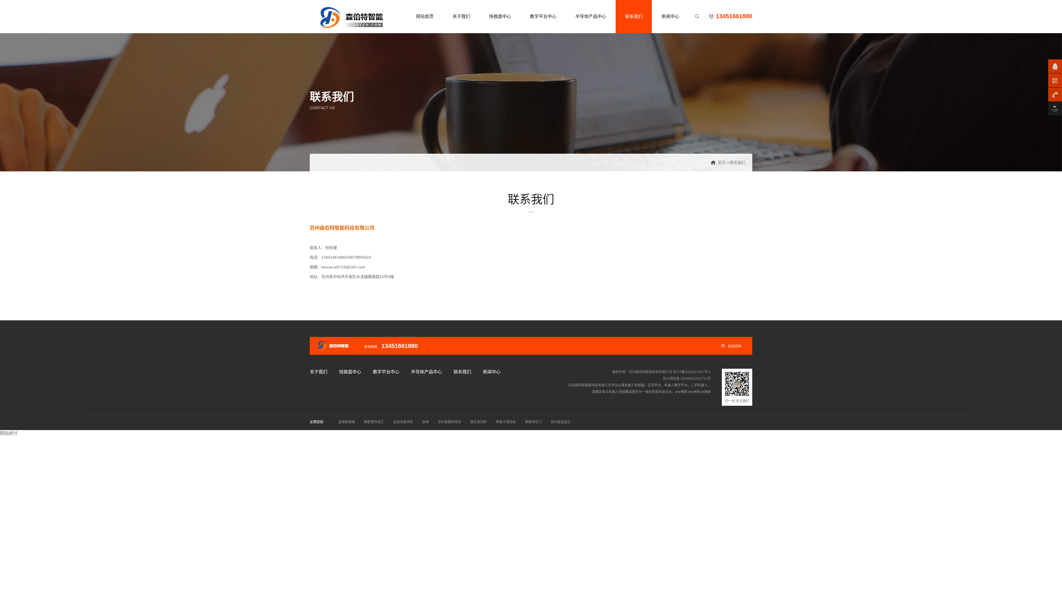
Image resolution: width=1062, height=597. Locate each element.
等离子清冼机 (506, 422)
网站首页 (425, 16)
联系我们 (634, 16)
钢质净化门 (533, 422)
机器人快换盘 (634, 385)
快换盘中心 (500, 16)
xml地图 (681, 392)
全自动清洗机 (403, 422)
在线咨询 (731, 346)
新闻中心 (670, 16)
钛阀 (425, 422)
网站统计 (9, 433)
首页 (721, 162)
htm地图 (694, 392)
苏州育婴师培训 (449, 422)
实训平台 (654, 385)
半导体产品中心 (590, 16)
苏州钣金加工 (561, 422)
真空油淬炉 (478, 422)
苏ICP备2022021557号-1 (692, 372)
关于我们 (461, 16)
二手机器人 (699, 385)
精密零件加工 (374, 422)
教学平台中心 (543, 16)
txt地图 (706, 392)
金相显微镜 (346, 422)
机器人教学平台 (676, 385)
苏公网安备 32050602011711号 (687, 379)
